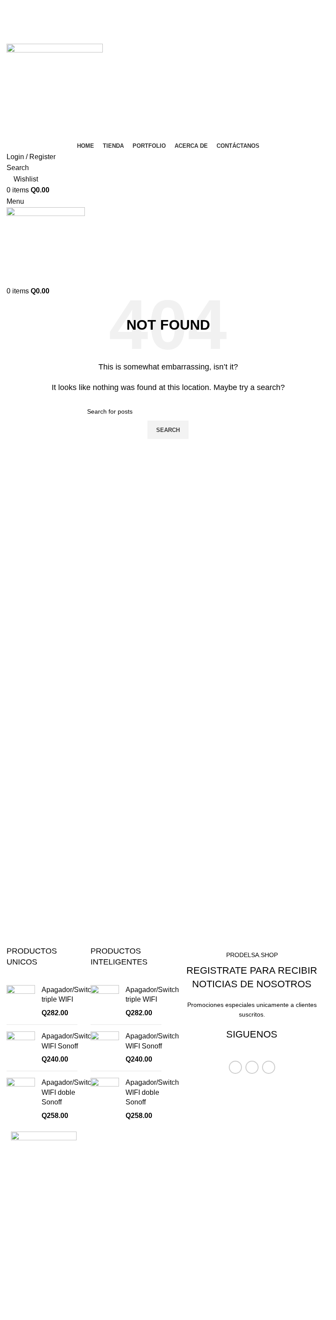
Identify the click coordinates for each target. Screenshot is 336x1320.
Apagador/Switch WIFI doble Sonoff (68, 1092)
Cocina (186, 1150)
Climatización (196, 1166)
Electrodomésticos (203, 1183)
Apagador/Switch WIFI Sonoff (68, 1040)
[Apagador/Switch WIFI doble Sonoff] (21, 1099)
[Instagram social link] (173, 12)
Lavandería (192, 1199)
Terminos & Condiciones (213, 1232)
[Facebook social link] (162, 12)
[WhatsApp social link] (179, 37)
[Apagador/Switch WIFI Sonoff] (21, 1047)
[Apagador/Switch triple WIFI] (21, 1001)
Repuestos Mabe (201, 1215)
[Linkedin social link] (168, 37)
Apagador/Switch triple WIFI (68, 994)
